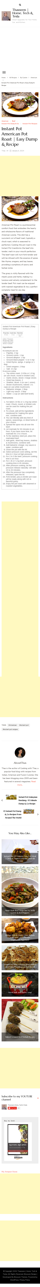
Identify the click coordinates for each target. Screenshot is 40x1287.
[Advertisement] (20, 48)
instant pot (24, 725)
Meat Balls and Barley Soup (20, 992)
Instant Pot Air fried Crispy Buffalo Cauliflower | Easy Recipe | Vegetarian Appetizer (20, 937)
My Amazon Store (9, 1171)
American (5, 121)
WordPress (14, 1280)
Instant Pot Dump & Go (10, 124)
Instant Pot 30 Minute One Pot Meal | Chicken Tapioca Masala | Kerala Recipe (20, 858)
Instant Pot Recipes (30, 124)
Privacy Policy (25, 1280)
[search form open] (20, 5)
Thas (3, 151)
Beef (13, 121)
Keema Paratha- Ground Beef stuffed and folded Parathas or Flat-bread (20, 965)
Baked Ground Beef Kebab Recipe (20, 1037)
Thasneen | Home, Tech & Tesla (22, 13)
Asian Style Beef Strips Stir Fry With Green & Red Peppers (20, 911)
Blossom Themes (20, 1277)
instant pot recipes (11, 729)
